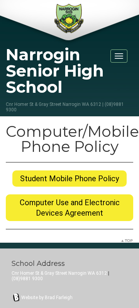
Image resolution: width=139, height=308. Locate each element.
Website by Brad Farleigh (47, 297)
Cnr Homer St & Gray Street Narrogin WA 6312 (59, 273)
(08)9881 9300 (27, 278)
